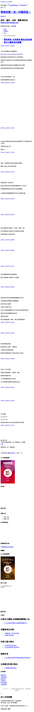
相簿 (5, 29)
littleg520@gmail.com (9, 22)
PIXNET (7, 688)
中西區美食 (4, 677)
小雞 (2, 444)
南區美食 (3, 678)
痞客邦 (9, 453)
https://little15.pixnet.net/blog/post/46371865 (12, 54)
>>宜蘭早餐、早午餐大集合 (11, 633)
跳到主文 (3, 16)
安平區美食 (4, 682)
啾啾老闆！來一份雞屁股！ (16, 12)
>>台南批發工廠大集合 (10, 645)
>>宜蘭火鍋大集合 (9, 635)
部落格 (6, 31)
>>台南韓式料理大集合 (10, 668)
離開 (9, 709)
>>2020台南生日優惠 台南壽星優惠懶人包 (15, 623)
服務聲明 (17, 690)
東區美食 (3, 675)
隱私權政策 (28, 688)
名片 (5, 33)
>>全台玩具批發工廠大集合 (11, 647)
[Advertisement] (17, 104)
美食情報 (13, 26)
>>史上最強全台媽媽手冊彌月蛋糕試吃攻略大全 (17, 657)
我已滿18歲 (3, 709)
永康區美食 (4, 684)
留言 (13, 453)
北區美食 (3, 680)
